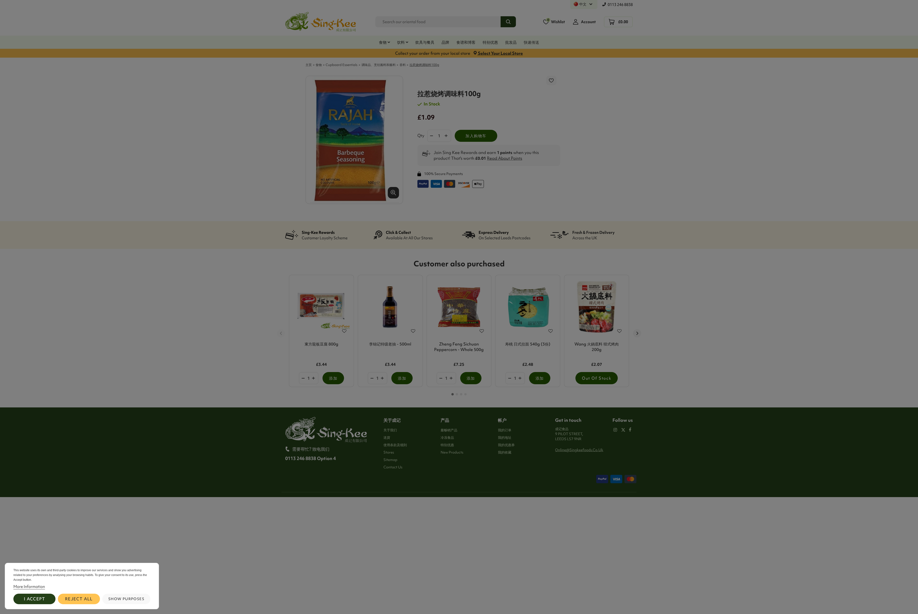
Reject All (79, 599)
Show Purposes (126, 599)
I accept (34, 599)
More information (29, 586)
